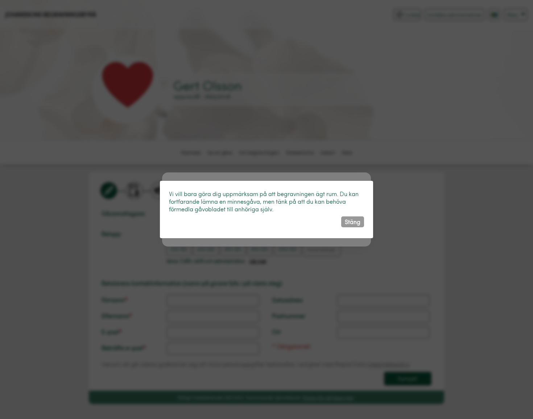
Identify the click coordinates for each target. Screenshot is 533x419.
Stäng (352, 221)
